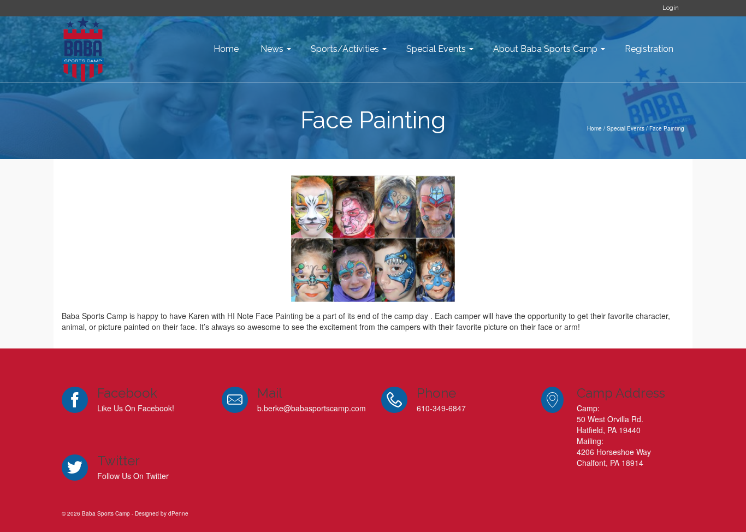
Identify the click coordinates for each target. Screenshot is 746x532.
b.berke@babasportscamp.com (311, 408)
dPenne (178, 513)
